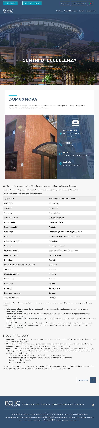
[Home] (8, 11)
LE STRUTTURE (78, 3)
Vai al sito (86, 380)
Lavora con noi (90, 11)
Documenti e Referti (32, 3)
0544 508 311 (68, 146)
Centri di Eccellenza (71, 11)
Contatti (81, 11)
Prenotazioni (11, 3)
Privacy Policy (79, 404)
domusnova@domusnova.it (76, 155)
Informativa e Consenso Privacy (62, 404)
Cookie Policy (45, 404)
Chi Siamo (59, 11)
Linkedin (93, 405)
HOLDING (65, 3)
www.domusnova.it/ (72, 165)
